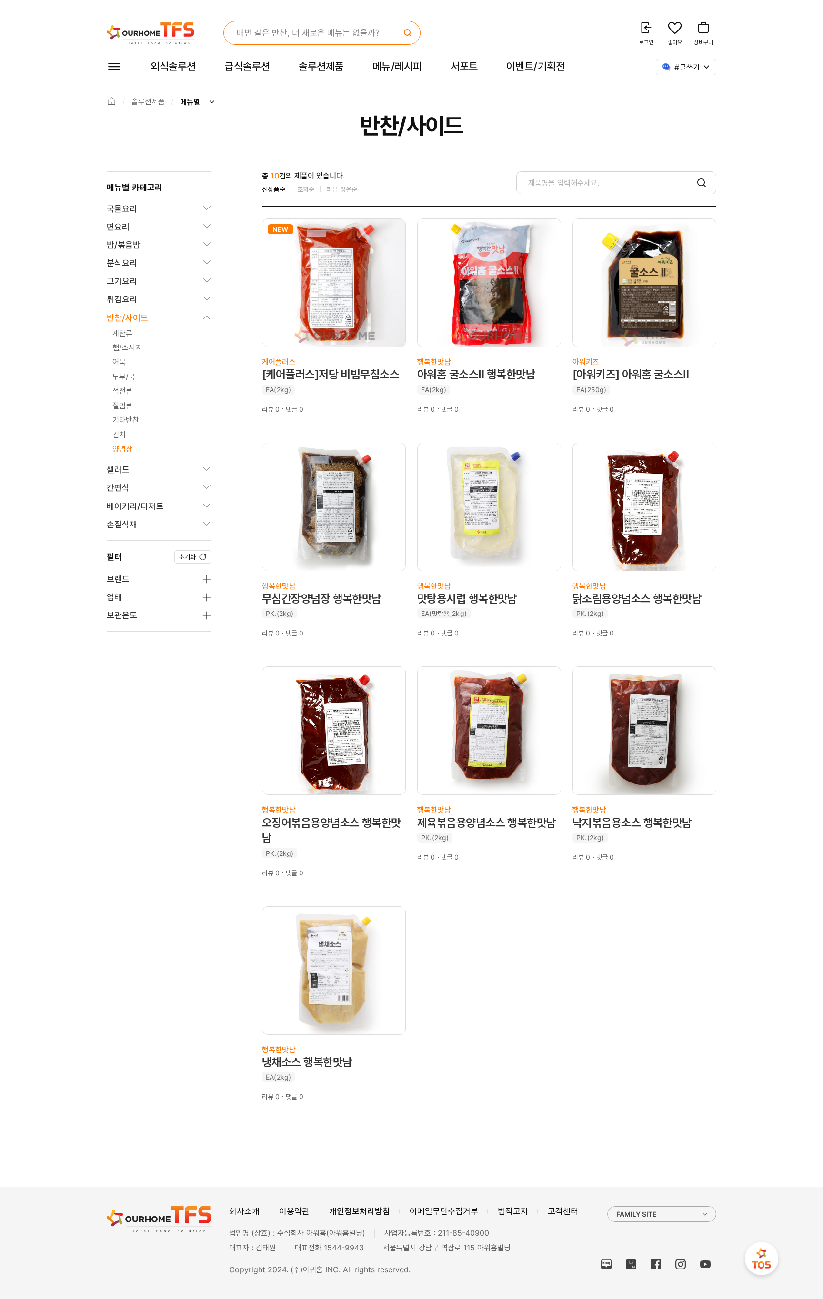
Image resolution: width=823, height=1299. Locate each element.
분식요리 (122, 263)
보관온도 (122, 615)
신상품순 (273, 189)
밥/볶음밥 (124, 245)
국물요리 (122, 209)
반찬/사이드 (127, 318)
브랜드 (118, 579)
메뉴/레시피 (397, 66)
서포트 (464, 66)
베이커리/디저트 (135, 506)
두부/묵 (124, 376)
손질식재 (122, 524)
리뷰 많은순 (341, 189)
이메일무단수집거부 (444, 1211)
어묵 (119, 362)
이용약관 (294, 1211)
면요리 (118, 227)
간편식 (118, 488)
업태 (114, 597)
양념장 (122, 449)
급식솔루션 (247, 66)
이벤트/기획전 (535, 66)
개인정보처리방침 (359, 1211)
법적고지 (513, 1211)
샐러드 (118, 470)
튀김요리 (122, 299)
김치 (119, 434)
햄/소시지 (127, 347)
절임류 (122, 405)
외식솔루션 (173, 66)
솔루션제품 (321, 66)
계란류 (122, 333)
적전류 (122, 391)
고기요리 (122, 281)
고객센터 (563, 1211)
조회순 (306, 189)
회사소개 (244, 1211)
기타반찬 (126, 420)
